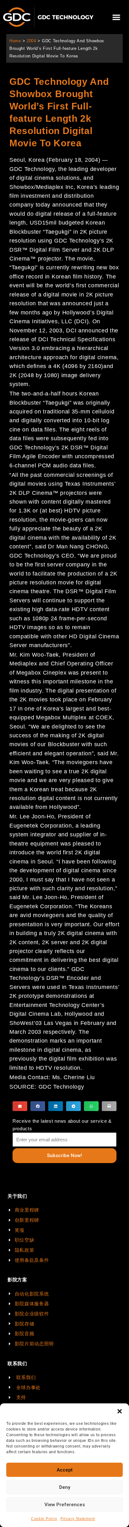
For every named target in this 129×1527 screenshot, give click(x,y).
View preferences (64, 1504)
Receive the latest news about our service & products (62, 1124)
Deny (64, 1487)
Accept (65, 1470)
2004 (31, 40)
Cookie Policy (44, 1519)
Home (15, 40)
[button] (119, 1411)
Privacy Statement (77, 1519)
